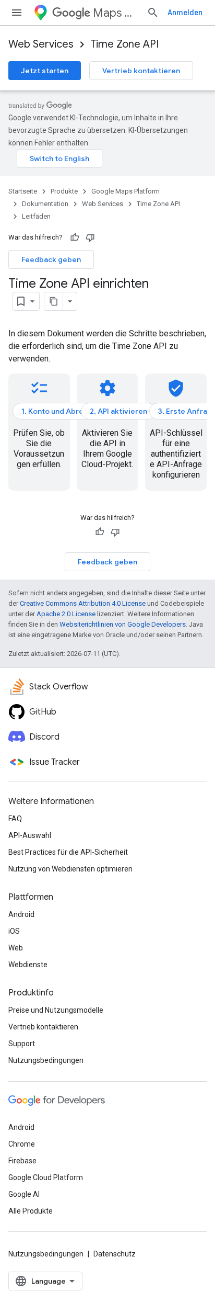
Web (15, 948)
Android (21, 914)
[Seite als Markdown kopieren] (53, 301)
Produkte (64, 191)
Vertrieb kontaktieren (141, 70)
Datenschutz (114, 1254)
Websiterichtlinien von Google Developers (122, 624)
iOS (14, 931)
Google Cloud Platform (45, 1177)
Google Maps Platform (125, 191)
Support (21, 1043)
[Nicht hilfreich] (90, 237)
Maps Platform (115, 13)
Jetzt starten (44, 70)
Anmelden (185, 12)
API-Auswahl (29, 835)
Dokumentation (45, 204)
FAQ (15, 818)
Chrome (21, 1144)
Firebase (22, 1161)
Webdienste (27, 964)
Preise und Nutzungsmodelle (55, 1010)
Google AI (24, 1194)
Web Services (41, 44)
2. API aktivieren (118, 411)
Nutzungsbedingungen (45, 1060)
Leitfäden (36, 216)
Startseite (22, 191)
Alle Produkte (30, 1211)
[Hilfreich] (74, 237)
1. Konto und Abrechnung (65, 411)
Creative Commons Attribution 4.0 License (83, 603)
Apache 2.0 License (66, 614)
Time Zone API (124, 44)
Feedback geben (51, 259)
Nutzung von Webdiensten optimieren (70, 869)
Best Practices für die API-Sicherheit (68, 852)
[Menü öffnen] (16, 12)
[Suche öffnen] (153, 12)
